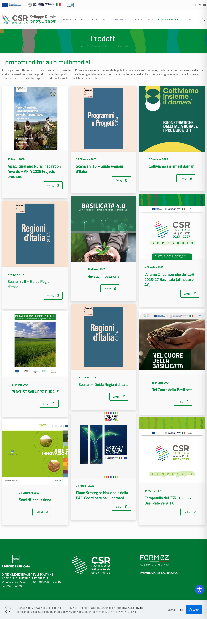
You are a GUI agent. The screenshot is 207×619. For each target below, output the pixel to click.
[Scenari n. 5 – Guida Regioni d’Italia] (35, 234)
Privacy (139, 608)
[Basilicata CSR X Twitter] (200, 4)
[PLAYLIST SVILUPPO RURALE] (35, 344)
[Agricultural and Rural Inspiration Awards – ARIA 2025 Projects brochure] (35, 119)
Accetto (194, 609)
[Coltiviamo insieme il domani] (172, 119)
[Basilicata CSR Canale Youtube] (204, 4)
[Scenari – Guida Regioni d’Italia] (103, 337)
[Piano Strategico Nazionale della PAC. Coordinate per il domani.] (103, 445)
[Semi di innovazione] (35, 452)
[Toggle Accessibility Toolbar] (200, 590)
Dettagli (50, 185)
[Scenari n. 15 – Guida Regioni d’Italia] (103, 119)
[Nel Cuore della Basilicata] (172, 342)
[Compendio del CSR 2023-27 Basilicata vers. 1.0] (172, 450)
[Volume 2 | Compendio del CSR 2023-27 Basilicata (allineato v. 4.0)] (172, 227)
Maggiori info (175, 610)
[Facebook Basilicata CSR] (195, 4)
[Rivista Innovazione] (103, 229)
